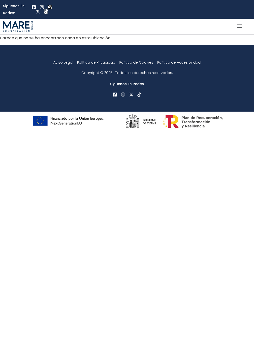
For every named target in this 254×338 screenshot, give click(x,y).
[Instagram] (42, 7)
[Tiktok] (46, 11)
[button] (239, 26)
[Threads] (50, 7)
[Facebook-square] (34, 7)
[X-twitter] (38, 11)
